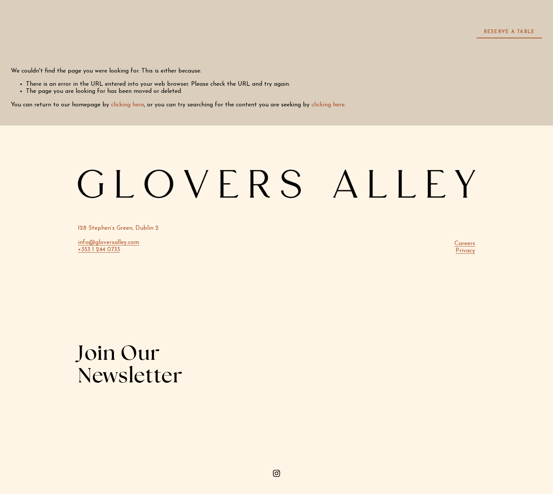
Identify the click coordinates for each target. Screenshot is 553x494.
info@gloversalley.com (108, 242)
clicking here (127, 105)
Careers (464, 244)
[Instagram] (276, 473)
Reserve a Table (509, 32)
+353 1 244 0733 (99, 250)
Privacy (465, 251)
